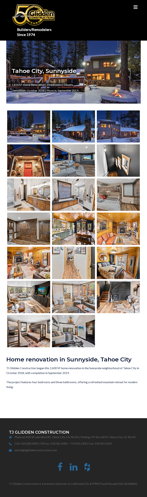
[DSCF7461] (73, 331)
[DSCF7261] (73, 263)
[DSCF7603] (73, 160)
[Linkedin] (73, 469)
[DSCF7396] (28, 331)
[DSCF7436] (73, 194)
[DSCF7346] (73, 297)
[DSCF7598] (118, 194)
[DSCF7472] (118, 160)
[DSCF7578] (28, 126)
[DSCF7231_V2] (118, 229)
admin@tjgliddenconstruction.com (36, 450)
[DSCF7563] (118, 126)
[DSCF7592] (28, 160)
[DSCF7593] (28, 229)
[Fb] (60, 469)
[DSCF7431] (28, 194)
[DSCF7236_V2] (28, 263)
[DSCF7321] (28, 297)
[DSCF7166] (73, 229)
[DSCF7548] (73, 126)
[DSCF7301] (118, 263)
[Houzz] (87, 469)
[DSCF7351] (118, 297)
